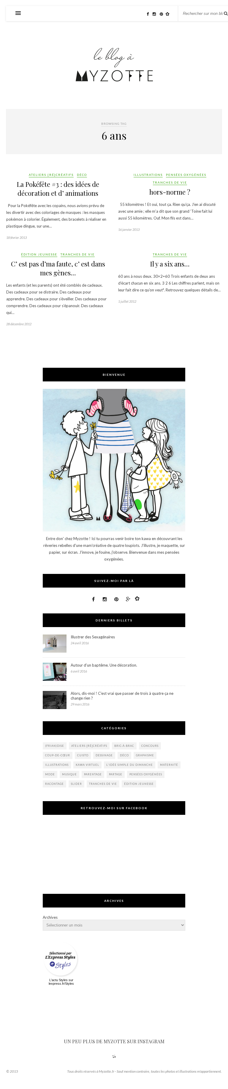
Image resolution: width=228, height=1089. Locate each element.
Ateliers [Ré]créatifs (51, 174)
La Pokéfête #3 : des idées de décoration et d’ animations (58, 189)
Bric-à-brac (124, 745)
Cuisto (82, 755)
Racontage (54, 783)
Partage (115, 774)
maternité (169, 764)
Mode (50, 774)
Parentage (93, 774)
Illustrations (148, 174)
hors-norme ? (169, 191)
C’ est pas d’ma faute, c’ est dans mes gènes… (58, 268)
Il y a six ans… (170, 263)
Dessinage (104, 755)
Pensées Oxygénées (186, 174)
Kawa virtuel (87, 764)
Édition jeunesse (39, 254)
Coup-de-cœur (57, 755)
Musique (69, 774)
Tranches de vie (170, 182)
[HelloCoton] (169, 14)
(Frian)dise (54, 745)
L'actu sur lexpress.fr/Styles (61, 981)
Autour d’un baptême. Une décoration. (104, 665)
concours (150, 745)
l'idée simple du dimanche (129, 764)
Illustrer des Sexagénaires (93, 637)
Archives (50, 917)
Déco (82, 174)
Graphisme (145, 755)
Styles (63, 980)
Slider (76, 783)
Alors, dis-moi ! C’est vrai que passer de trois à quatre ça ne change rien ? (122, 695)
